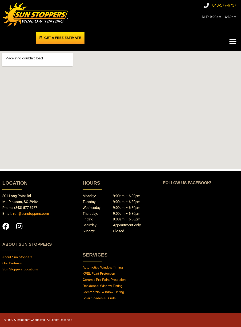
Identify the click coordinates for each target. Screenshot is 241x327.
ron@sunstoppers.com (31, 213)
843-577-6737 (224, 5)
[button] (233, 41)
